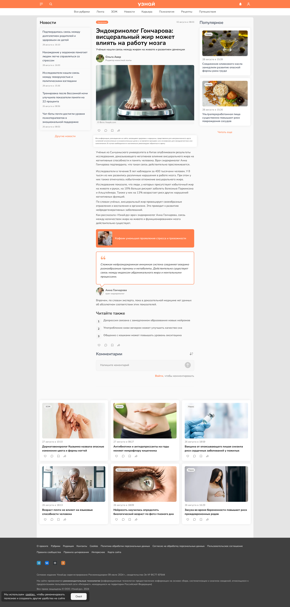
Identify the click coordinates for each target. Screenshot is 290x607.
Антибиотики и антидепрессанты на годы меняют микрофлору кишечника (141, 448)
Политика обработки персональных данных (125, 546)
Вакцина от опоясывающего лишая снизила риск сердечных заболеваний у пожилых (214, 448)
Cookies (94, 546)
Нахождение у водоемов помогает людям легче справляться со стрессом (64, 56)
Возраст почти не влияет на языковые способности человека (67, 512)
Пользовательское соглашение (225, 546)
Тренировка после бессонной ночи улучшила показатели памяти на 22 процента (65, 97)
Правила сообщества (49, 552)
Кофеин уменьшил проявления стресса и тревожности (150, 238)
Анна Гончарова (116, 290)
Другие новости (65, 136)
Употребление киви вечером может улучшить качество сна (142, 328)
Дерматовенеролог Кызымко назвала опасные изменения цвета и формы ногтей (73, 448)
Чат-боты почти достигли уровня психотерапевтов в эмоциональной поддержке (63, 118)
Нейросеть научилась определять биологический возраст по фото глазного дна (143, 512)
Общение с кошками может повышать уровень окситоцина (142, 335)
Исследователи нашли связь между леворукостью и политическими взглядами (60, 77)
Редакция (68, 546)
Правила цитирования (76, 552)
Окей (79, 596)
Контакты (82, 546)
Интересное (98, 552)
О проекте (42, 546)
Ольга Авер (113, 57)
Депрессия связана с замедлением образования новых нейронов (146, 320)
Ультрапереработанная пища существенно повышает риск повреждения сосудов (221, 117)
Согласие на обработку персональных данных (179, 546)
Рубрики (55, 546)
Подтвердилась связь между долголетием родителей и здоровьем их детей (61, 36)
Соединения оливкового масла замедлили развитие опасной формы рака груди (222, 67)
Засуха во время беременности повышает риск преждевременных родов (216, 512)
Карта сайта (114, 552)
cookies (30, 594)
